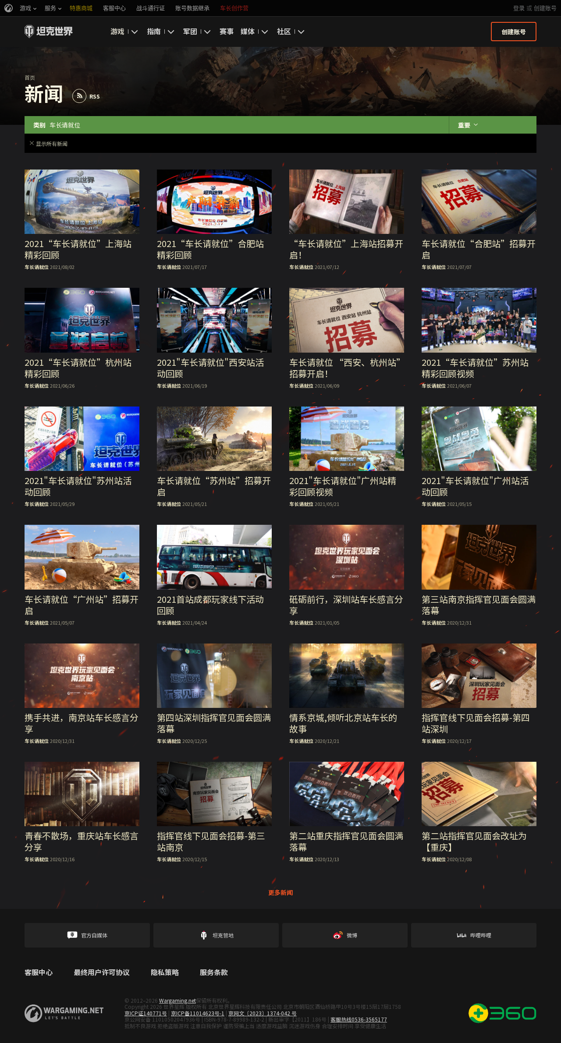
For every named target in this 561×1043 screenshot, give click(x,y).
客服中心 (39, 972)
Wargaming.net (177, 1000)
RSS (94, 96)
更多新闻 (280, 892)
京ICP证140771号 (145, 1013)
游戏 (117, 31)
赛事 (227, 31)
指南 (154, 31)
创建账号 (545, 8)
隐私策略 (165, 972)
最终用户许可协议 (102, 972)
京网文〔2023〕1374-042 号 (262, 1013)
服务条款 (214, 972)
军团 (190, 31)
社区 (284, 31)
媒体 (248, 31)
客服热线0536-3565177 (358, 1019)
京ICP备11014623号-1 (197, 1013)
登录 (519, 8)
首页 (30, 77)
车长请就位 (37, 266)
